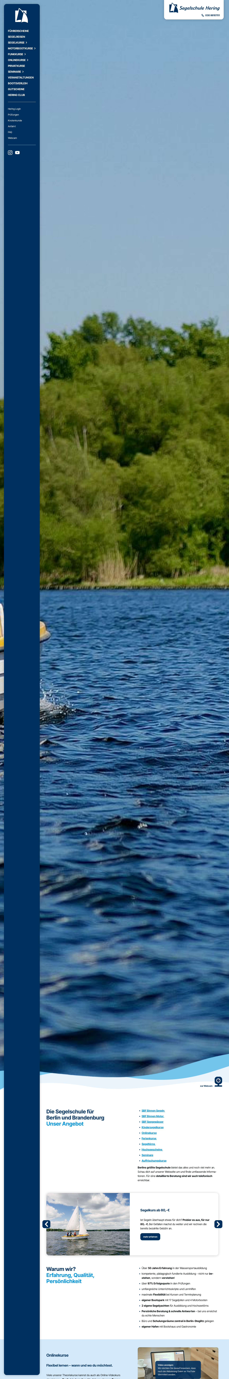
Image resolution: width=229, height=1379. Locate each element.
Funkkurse (15, 54)
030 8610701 (212, 15)
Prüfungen (13, 114)
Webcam (12, 138)
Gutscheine (16, 89)
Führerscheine (18, 31)
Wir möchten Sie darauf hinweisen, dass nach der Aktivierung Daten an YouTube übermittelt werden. (177, 1370)
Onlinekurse (17, 60)
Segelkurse (16, 42)
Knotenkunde (15, 120)
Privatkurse (16, 65)
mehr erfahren (150, 1236)
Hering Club (16, 95)
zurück (46, 1224)
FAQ (10, 132)
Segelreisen (16, 36)
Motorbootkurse (20, 48)
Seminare (14, 71)
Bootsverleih (17, 83)
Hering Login (14, 108)
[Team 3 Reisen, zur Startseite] (194, 8)
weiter (218, 1224)
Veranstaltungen (21, 77)
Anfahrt (12, 126)
